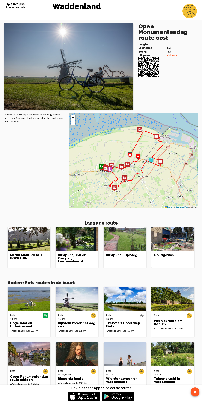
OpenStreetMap (182, 207)
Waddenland (172, 55)
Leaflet (169, 207)
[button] (109, 169)
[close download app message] (195, 391)
